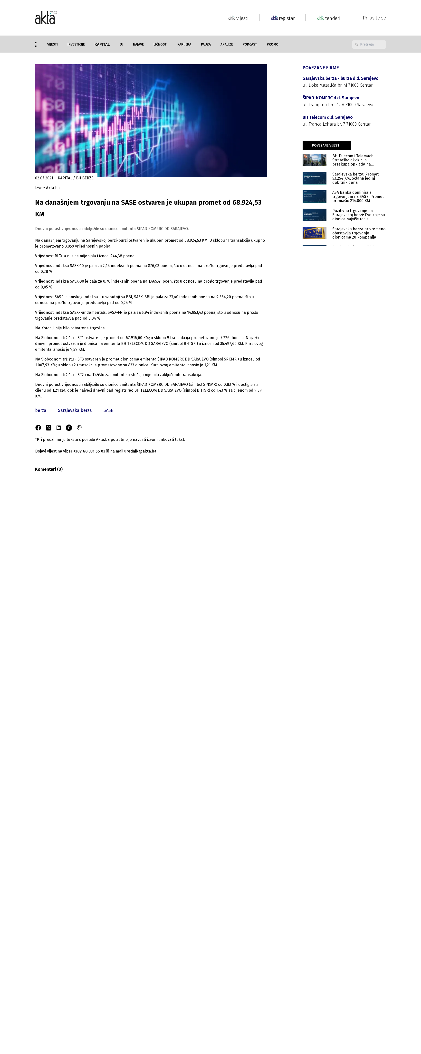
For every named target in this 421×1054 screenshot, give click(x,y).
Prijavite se (374, 18)
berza (40, 410)
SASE (108, 410)
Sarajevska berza (75, 410)
